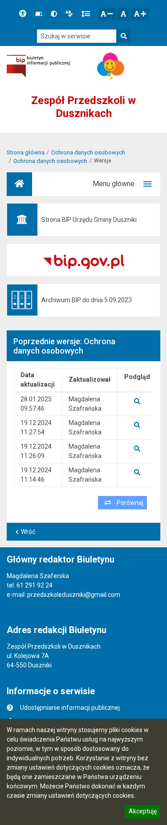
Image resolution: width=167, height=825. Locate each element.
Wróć (28, 531)
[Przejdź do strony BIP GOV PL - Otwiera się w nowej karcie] (38, 66)
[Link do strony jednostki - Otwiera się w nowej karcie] (110, 66)
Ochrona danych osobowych (88, 152)
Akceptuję (142, 812)
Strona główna (26, 152)
